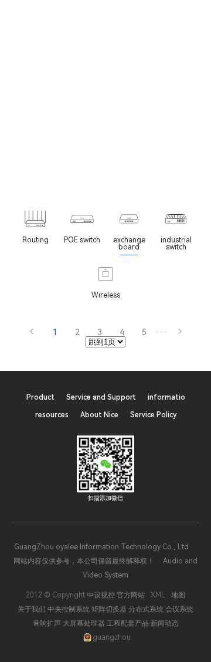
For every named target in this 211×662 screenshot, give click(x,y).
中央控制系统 (68, 609)
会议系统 (179, 609)
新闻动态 (165, 623)
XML (158, 595)
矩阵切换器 (109, 609)
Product (40, 397)
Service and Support (101, 397)
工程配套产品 (128, 623)
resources (52, 415)
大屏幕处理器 (84, 623)
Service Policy (153, 415)
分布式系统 (146, 609)
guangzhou (112, 637)
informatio (166, 397)
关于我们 (32, 609)
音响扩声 (47, 623)
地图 (178, 595)
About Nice (99, 415)
